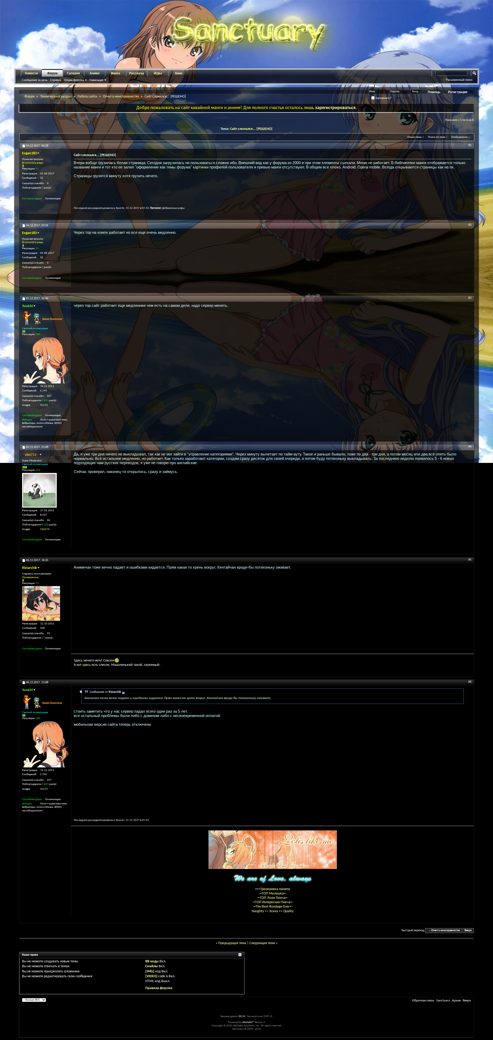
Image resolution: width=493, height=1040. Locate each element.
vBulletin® (248, 1022)
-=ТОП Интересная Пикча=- (272, 902)
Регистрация (457, 92)
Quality (288, 911)
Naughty (258, 911)
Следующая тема (262, 943)
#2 (469, 225)
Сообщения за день (35, 80)
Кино (178, 73)
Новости (31, 73)
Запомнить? (383, 98)
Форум (52, 73)
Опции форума (74, 80)
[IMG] (149, 971)
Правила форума (158, 988)
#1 (469, 145)
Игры (158, 73)
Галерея (73, 73)
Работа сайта (87, 96)
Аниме (95, 73)
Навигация (96, 80)
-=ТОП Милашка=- (273, 893)
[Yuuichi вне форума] (45, 360)
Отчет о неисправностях (121, 96)
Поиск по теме (436, 137)
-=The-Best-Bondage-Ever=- (272, 907)
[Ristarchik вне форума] (41, 603)
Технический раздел (56, 96)
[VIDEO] (151, 976)
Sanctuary (443, 1000)
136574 (44, 529)
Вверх (468, 930)
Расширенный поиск (459, 79)
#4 (469, 446)
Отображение (459, 137)
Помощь (434, 92)
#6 (469, 682)
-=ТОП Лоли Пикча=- (272, 898)
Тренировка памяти (275, 889)
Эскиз (274, 911)
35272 (44, 405)
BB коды (152, 961)
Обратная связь (423, 1000)
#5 (469, 559)
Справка (55, 80)
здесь (86, 665)
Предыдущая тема (232, 943)
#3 (469, 298)
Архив (456, 1000)
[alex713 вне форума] (39, 490)
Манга (115, 73)
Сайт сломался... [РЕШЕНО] (251, 129)
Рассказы (136, 73)
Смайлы (151, 966)
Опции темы (414, 137)
